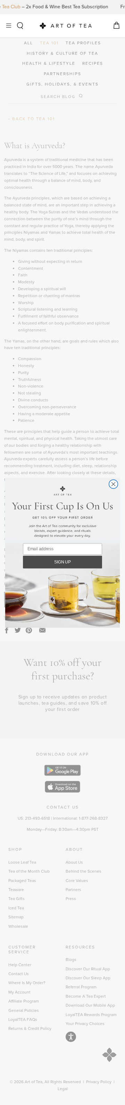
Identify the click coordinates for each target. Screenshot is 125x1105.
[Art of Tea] (66, 26)
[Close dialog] (113, 484)
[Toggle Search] (20, 25)
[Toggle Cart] (116, 26)
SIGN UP (62, 562)
